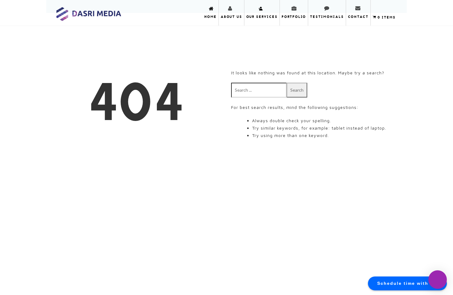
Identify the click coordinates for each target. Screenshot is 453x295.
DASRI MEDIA (88, 12)
